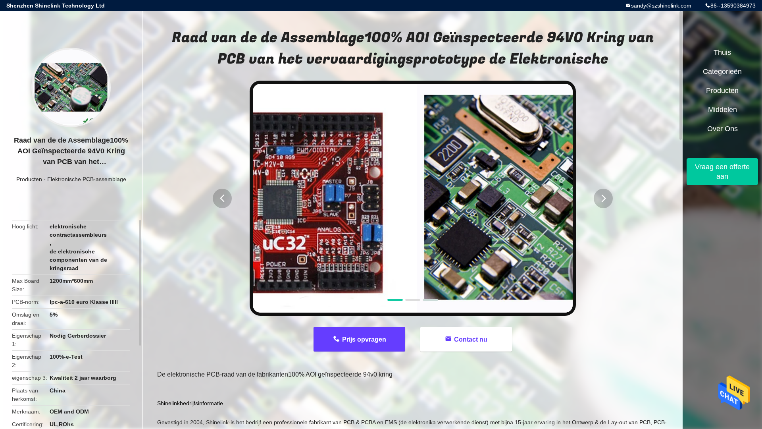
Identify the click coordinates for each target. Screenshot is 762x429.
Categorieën (722, 71)
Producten (29, 179)
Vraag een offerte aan (722, 171)
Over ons (722, 129)
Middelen (722, 110)
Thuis (722, 52)
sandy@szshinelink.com (661, 5)
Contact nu (470, 339)
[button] (222, 198)
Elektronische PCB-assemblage (86, 179)
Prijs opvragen (364, 339)
